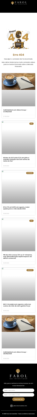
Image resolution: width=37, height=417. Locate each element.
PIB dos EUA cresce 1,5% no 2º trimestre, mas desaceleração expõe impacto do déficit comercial (17, 256)
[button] (5, 3)
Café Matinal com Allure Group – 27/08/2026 (15, 111)
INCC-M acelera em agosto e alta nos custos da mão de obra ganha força (17, 305)
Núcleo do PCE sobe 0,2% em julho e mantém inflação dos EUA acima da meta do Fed (16, 159)
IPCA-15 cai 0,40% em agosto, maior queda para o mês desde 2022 (16, 208)
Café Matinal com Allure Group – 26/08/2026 (15, 353)
